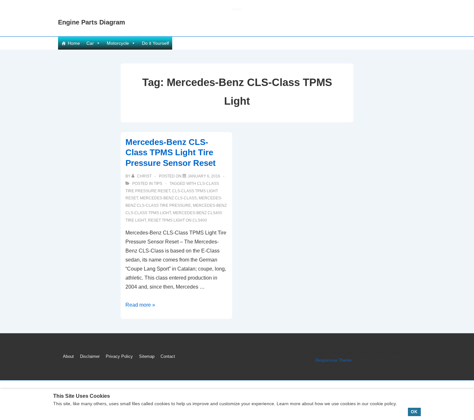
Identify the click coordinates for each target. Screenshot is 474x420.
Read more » (140, 305)
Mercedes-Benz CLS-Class (168, 198)
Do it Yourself (155, 43)
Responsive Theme (333, 360)
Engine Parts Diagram (91, 22)
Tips (158, 183)
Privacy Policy (119, 356)
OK (414, 411)
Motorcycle (118, 43)
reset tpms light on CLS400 (177, 220)
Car (90, 43)
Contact (168, 356)
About (68, 356)
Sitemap (146, 356)
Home (74, 43)
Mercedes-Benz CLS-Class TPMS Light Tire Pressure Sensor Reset (170, 152)
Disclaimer (90, 356)
